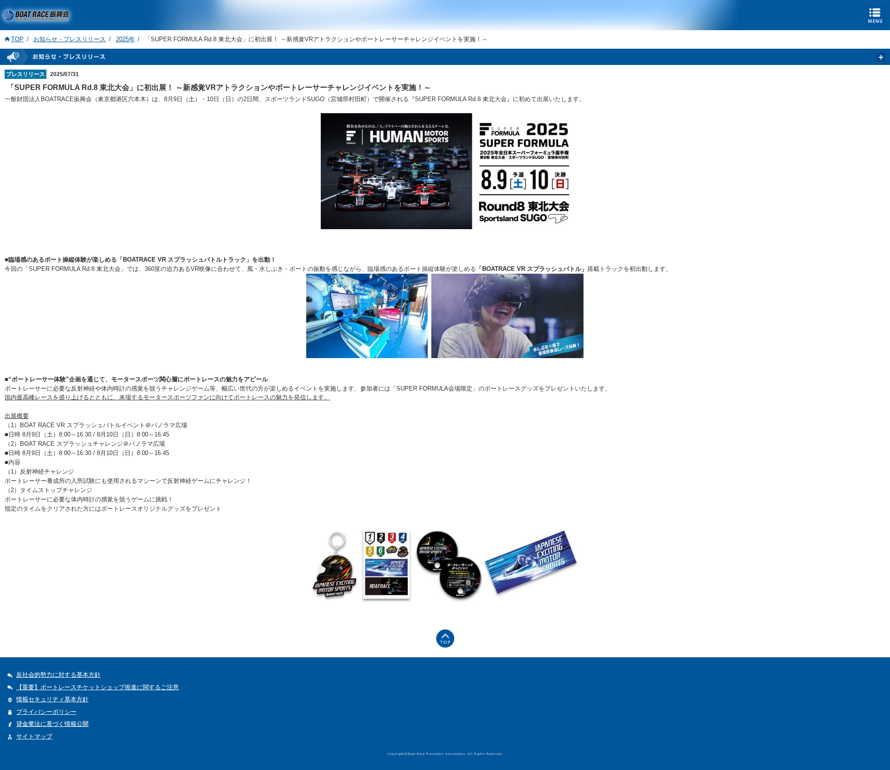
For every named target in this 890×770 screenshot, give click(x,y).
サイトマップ (34, 736)
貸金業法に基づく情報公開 (52, 723)
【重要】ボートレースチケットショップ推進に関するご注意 (97, 687)
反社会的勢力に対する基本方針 (58, 674)
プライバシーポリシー (46, 711)
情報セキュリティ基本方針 (52, 699)
